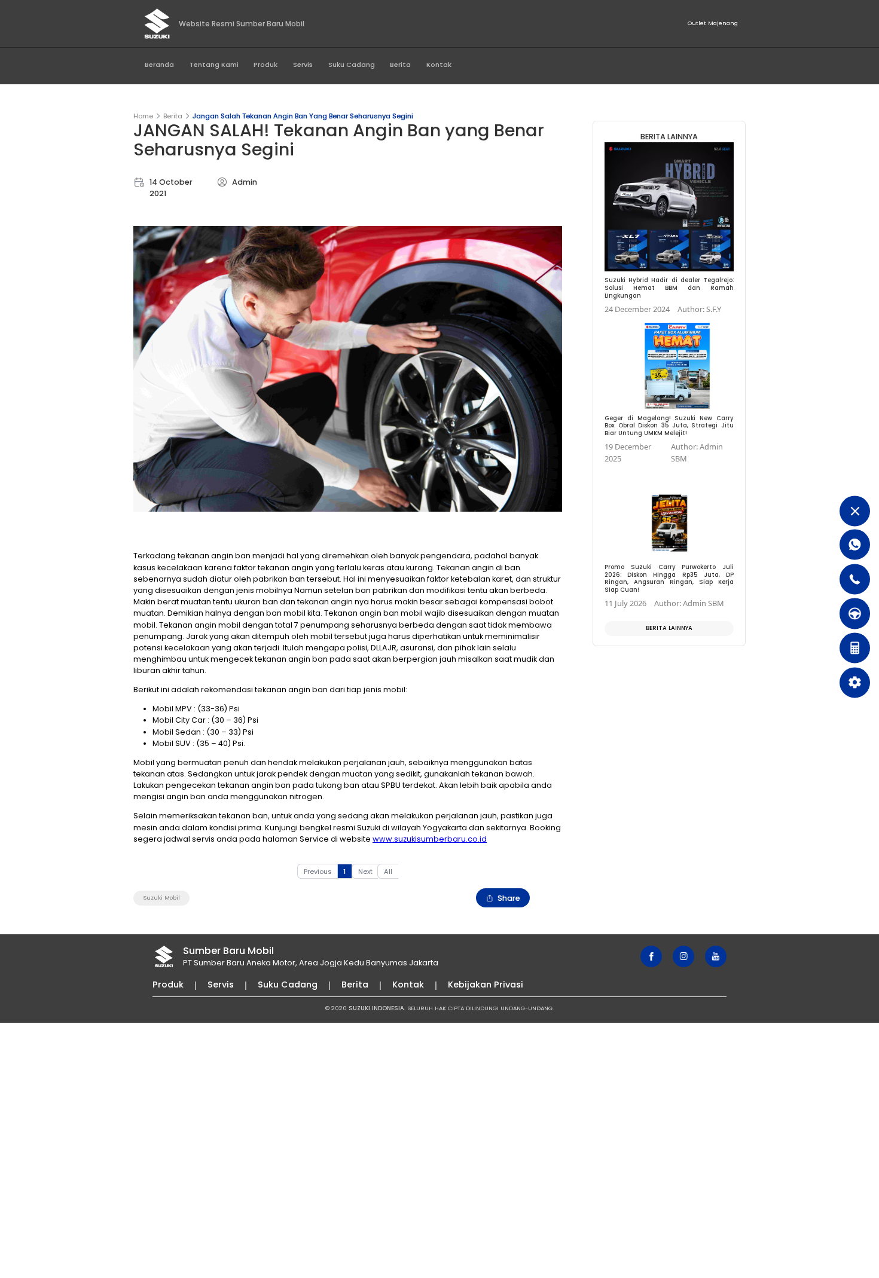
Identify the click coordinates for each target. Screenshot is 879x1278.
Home (143, 116)
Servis (303, 64)
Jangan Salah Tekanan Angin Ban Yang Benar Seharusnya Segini (303, 116)
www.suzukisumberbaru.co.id (430, 839)
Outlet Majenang (713, 23)
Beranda (159, 64)
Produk (265, 64)
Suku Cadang (351, 64)
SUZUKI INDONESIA (376, 1008)
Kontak (438, 64)
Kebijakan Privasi (485, 984)
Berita (400, 64)
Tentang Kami (214, 64)
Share (509, 898)
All (388, 871)
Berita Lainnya (669, 628)
